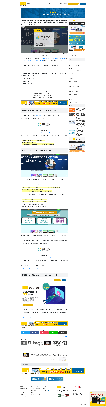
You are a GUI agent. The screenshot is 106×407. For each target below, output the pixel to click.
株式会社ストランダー (77, 392)
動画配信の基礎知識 (77, 94)
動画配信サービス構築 (77, 91)
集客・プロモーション (77, 102)
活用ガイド (45, 388)
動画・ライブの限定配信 (77, 84)
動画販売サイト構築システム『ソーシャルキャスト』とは (44, 97)
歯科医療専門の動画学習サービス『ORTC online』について (44, 93)
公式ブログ (45, 386)
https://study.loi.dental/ (44, 132)
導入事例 (50, 3)
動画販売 (77, 89)
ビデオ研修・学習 (77, 73)
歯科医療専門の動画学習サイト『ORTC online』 (32, 60)
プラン (34, 3)
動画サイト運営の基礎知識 (77, 86)
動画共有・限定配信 (23, 388)
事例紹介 (23, 327)
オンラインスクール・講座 (77, 65)
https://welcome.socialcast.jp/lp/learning (29, 317)
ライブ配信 (77, 76)
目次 (43, 91)
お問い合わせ (82, 3)
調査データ (77, 97)
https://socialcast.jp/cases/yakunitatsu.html (30, 268)
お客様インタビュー (23, 396)
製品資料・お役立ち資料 (73, 3)
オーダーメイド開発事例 (35, 388)
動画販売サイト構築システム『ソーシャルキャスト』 (53, 58)
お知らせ (65, 3)
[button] (84, 55)
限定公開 (77, 99)
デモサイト (39, 3)
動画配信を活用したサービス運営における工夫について (44, 95)
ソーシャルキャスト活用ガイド (77, 70)
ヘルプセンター (45, 390)
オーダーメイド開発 (58, 3)
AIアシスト (45, 3)
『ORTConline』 (38, 115)
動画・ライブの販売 (77, 81)
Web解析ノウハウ (77, 63)
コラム (77, 68)
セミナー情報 (33, 390)
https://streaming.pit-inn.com (43, 257)
